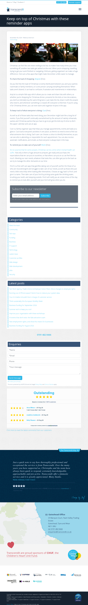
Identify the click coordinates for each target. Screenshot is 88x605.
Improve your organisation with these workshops (27, 313)
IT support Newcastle (12, 599)
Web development (15, 266)
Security (12, 274)
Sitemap (59, 597)
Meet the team (14, 225)
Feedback (21, 2)
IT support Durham (34, 599)
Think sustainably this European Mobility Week (25, 301)
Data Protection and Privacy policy (31, 597)
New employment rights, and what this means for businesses (31, 322)
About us (9, 2)
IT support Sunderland (45, 599)
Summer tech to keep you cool (20, 309)
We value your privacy (14, 381)
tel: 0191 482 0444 (55, 529)
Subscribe (45, 195)
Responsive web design (78, 498)
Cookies (8, 597)
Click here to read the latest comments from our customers (29, 430)
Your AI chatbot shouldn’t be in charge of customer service (30, 297)
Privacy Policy (38, 384)
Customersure (65, 488)
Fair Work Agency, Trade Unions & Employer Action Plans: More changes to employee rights (42, 289)
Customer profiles (15, 258)
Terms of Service (49, 384)
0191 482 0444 (61, 2)
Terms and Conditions (17, 597)
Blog (15, 2)
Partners (49, 597)
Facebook (9, 598)
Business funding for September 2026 (23, 305)
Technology (13, 40)
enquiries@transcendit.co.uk (59, 532)
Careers (54, 597)
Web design (13, 262)
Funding (12, 238)
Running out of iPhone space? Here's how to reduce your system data (34, 293)
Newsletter (43, 597)
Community (13, 229)
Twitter (14, 598)
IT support (13, 246)
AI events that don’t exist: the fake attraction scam (27, 317)
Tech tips (12, 233)
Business (12, 242)
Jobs (10, 270)
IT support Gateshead (23, 599)
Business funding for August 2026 (21, 326)
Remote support (74, 2)
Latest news (13, 254)
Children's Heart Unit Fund (22, 555)
